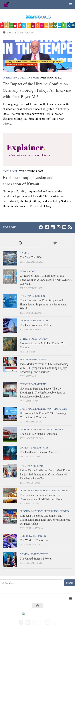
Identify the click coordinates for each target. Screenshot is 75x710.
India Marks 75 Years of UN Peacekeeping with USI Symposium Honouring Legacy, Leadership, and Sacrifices (44, 368)
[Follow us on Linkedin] (52, 227)
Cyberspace (36, 465)
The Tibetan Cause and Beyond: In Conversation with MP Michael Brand (41, 497)
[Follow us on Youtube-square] (64, 227)
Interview (10, 77)
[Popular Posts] (55, 243)
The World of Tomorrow (34, 540)
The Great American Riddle (36, 325)
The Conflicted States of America (39, 452)
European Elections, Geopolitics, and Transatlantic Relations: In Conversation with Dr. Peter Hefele (45, 520)
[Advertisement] (37, 671)
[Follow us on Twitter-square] (47, 227)
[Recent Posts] (20, 243)
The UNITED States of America (38, 433)
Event (23, 295)
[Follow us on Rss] (70, 227)
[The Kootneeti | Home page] (7, 4)
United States (39, 320)
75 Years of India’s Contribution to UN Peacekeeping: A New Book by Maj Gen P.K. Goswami (46, 280)
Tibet (65, 490)
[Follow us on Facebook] (41, 227)
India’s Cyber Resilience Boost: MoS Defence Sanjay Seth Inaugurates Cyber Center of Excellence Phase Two (46, 474)
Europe (38, 511)
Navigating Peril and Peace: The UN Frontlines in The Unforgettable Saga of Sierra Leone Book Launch (42, 392)
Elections (37, 429)
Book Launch (28, 271)
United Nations (57, 408)
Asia (37, 490)
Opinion (24, 253)
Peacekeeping (37, 295)
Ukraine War (29, 77)
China (45, 490)
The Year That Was (31, 257)
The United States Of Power (36, 558)
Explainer (10, 171)
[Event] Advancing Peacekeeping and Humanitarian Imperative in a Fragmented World (43, 304)
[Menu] (70, 4)
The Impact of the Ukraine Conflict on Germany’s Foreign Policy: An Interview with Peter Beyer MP (37, 90)
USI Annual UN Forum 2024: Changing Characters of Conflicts (43, 415)
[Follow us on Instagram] (58, 227)
